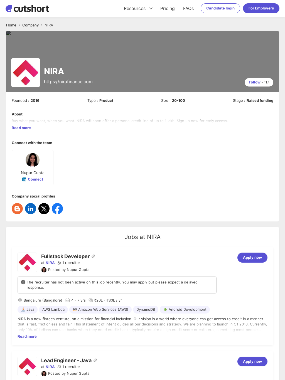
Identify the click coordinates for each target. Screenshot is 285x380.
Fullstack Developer (65, 256)
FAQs (188, 8)
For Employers (261, 8)
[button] (68, 263)
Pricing (167, 8)
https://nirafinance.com (68, 81)
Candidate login (220, 8)
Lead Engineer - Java (66, 360)
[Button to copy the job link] (93, 256)
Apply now (252, 257)
